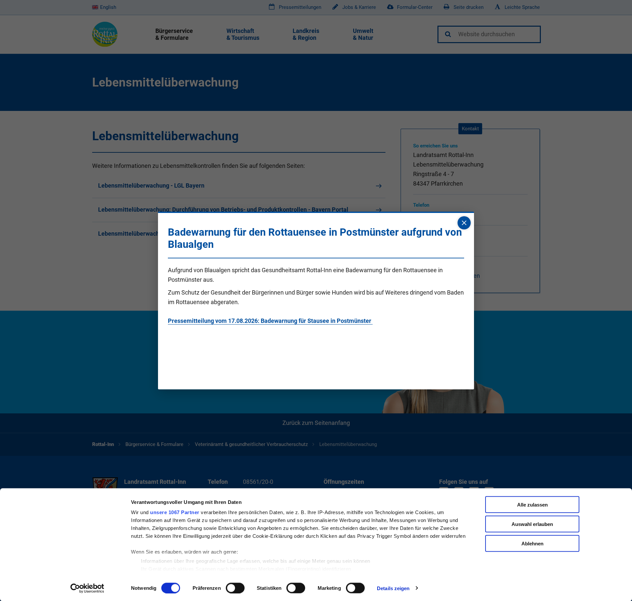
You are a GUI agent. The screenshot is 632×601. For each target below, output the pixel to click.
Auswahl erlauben (532, 524)
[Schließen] (464, 222)
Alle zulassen (532, 505)
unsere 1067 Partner (174, 512)
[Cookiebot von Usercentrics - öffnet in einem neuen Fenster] (87, 588)
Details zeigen (393, 588)
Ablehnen (532, 543)
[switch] (235, 588)
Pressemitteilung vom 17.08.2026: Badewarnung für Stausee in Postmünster (270, 320)
